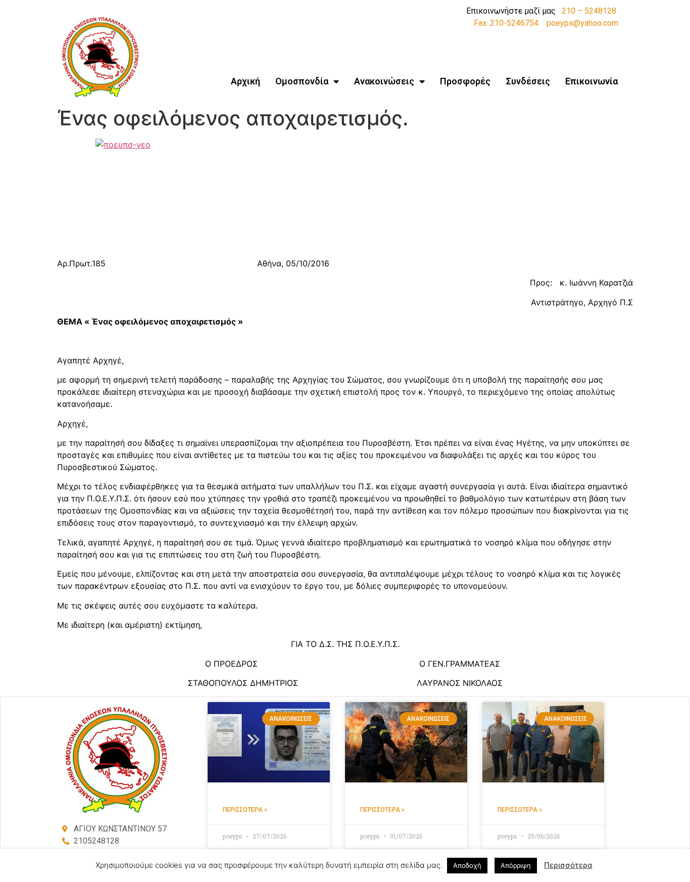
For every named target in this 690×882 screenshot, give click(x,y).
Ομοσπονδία (301, 81)
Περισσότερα (568, 865)
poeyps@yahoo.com (582, 23)
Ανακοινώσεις (384, 81)
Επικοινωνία (591, 81)
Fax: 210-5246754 (506, 23)
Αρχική (245, 81)
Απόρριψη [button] (516, 865)
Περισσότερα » (245, 809)
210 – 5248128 (589, 11)
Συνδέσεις (528, 81)
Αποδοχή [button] (467, 865)
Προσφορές (465, 81)
